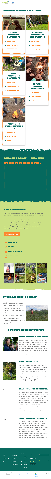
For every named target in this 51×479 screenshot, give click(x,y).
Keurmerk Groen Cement (14, 460)
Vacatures (5, 464)
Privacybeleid (15, 464)
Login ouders (32, 453)
